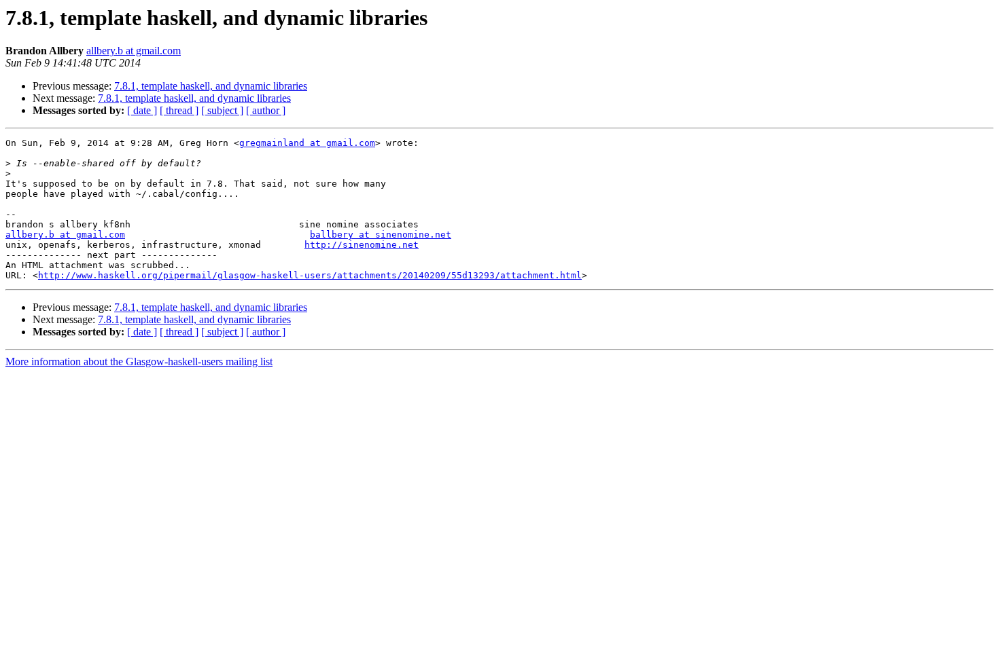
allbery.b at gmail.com (133, 50)
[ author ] (265, 110)
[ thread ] (179, 110)
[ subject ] (222, 110)
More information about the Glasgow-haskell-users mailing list (139, 361)
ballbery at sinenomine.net (380, 234)
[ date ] (142, 110)
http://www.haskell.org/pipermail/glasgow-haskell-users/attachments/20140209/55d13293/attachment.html (310, 275)
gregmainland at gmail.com (307, 143)
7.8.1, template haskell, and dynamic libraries (210, 86)
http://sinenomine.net (361, 245)
